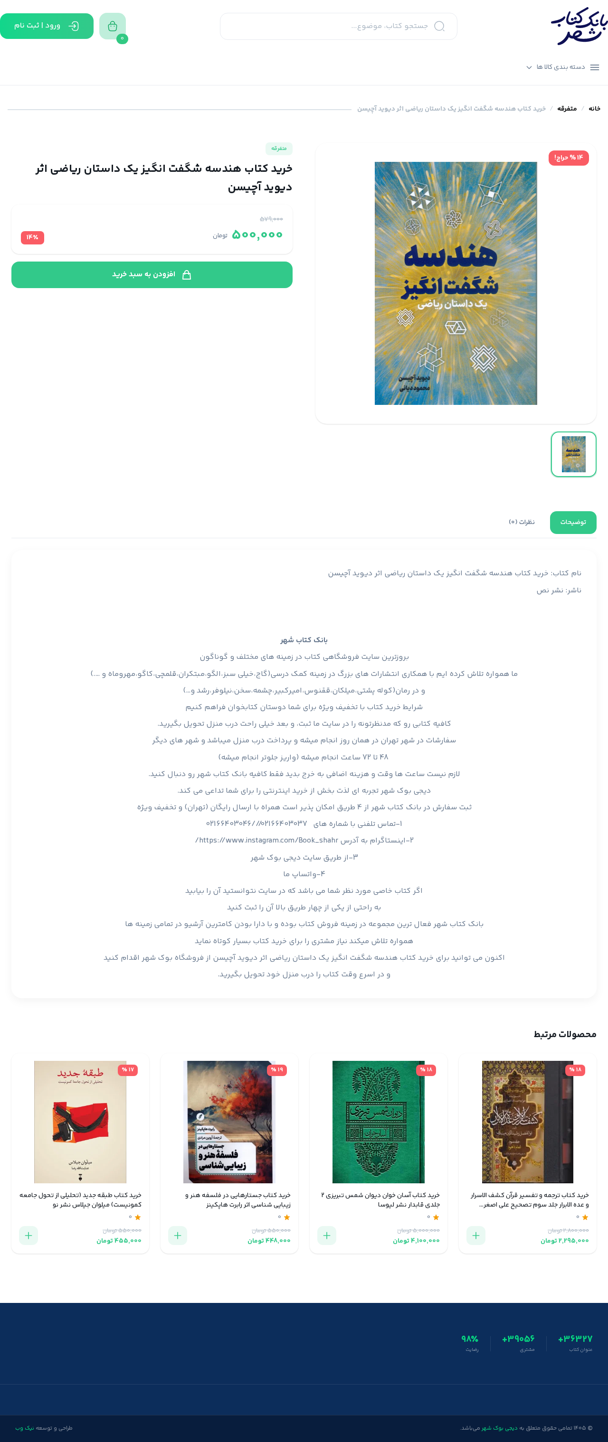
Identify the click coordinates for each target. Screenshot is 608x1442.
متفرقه (567, 109)
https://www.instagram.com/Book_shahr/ (266, 841)
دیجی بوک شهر (405, 791)
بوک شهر (157, 958)
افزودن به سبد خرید (143, 275)
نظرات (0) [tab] (522, 522)
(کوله (386, 691)
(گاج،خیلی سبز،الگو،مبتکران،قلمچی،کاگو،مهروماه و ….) (180, 674)
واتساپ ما (299, 874)
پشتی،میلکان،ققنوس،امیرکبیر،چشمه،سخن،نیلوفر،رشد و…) (279, 691)
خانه (594, 109)
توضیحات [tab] (573, 522)
